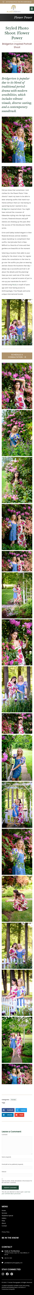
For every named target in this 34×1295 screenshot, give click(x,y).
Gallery (4, 1218)
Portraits (13, 1099)
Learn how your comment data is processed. (16, 1192)
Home (4, 1210)
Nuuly (14, 285)
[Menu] (32, 8)
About (4, 1223)
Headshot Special (7, 1216)
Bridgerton (6, 209)
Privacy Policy (5, 1232)
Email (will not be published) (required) (12, 1164)
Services (4, 1213)
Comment (4, 1134)
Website (4, 1171)
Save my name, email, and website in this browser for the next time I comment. (17, 1181)
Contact (4, 1226)
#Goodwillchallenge (26, 2)
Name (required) (6, 1157)
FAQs (3, 1221)
